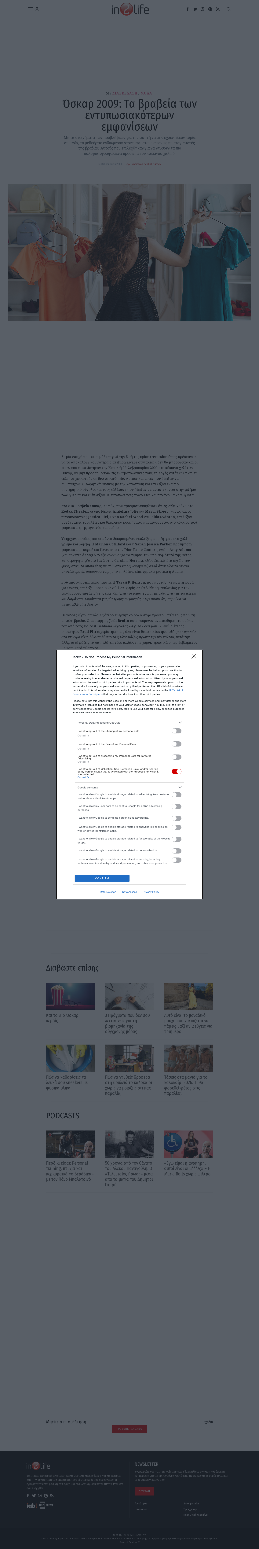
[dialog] (129, 774)
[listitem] (129, 723)
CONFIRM (102, 878)
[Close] (195, 657)
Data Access (129, 891)
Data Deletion (108, 891)
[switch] (176, 730)
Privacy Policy (151, 891)
